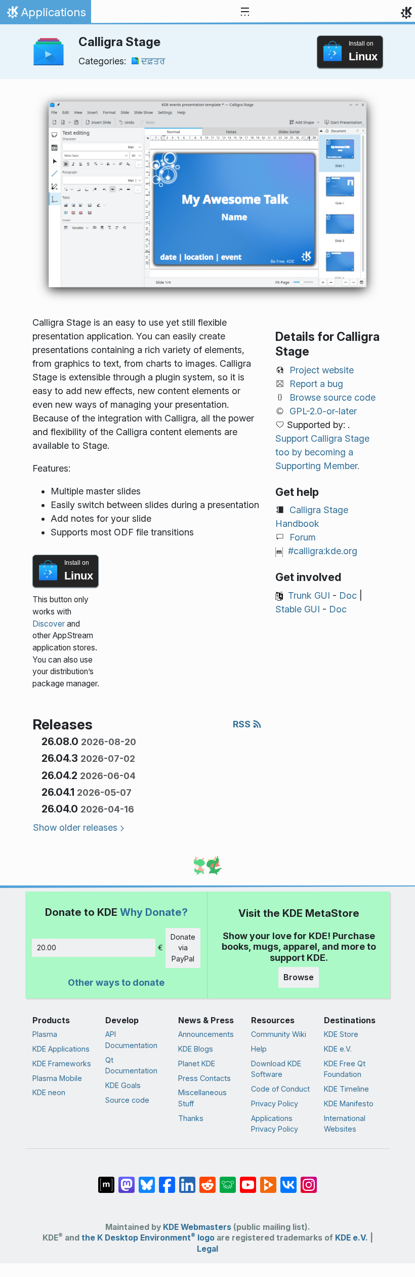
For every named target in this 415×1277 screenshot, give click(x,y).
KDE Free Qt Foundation (344, 1069)
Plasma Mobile (57, 1078)
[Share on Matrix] (106, 1180)
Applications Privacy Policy (274, 1124)
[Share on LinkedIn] (187, 1180)
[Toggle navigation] (245, 12)
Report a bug (316, 383)
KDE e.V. (338, 1048)
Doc (348, 595)
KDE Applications (61, 1048)
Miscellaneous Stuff (202, 1098)
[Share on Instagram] (309, 1180)
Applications (45, 14)
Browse (298, 977)
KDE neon (48, 1092)
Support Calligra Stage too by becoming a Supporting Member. (322, 452)
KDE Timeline (346, 1089)
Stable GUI (297, 609)
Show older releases (75, 827)
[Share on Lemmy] (228, 1180)
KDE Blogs (195, 1048)
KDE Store (341, 1034)
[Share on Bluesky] (147, 1180)
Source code (127, 1100)
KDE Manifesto (349, 1103)
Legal (207, 1249)
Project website (321, 370)
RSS (243, 724)
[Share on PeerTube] (268, 1180)
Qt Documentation (131, 1065)
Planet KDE (196, 1063)
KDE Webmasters (197, 1227)
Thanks (190, 1118)
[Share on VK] (288, 1180)
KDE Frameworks (61, 1063)
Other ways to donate (116, 982)
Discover (48, 624)
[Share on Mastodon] (126, 1180)
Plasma (44, 1034)
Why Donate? (154, 912)
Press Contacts (204, 1078)
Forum (302, 537)
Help (259, 1048)
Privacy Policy (274, 1103)
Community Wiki (278, 1034)
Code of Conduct (280, 1089)
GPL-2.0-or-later (323, 411)
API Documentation (131, 1040)
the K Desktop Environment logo (148, 1238)
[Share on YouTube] (248, 1180)
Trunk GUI (309, 595)
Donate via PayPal (183, 948)
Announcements (206, 1034)
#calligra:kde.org (322, 551)
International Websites (344, 1124)
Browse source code (332, 397)
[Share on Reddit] (207, 1180)
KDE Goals (123, 1085)
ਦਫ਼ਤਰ (153, 61)
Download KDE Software (276, 1069)
